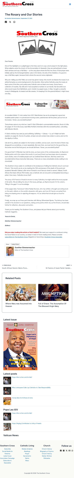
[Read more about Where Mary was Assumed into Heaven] (20, 292)
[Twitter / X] (10, 22)
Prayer (27, 454)
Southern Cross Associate (53, 237)
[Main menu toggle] (70, 4)
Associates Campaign (7, 458)
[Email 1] (69, 450)
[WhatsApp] (14, 22)
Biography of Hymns (47, 451)
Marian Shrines (47, 456)
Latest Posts (15, 244)
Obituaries (47, 458)
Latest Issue (7, 456)
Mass (27, 460)
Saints (27, 458)
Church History (47, 449)
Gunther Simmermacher (25, 248)
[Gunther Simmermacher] (10, 251)
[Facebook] (6, 22)
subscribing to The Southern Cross (16, 237)
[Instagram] (64, 450)
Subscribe (7, 449)
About (7, 244)
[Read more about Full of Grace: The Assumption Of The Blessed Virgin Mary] (53, 292)
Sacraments (27, 456)
